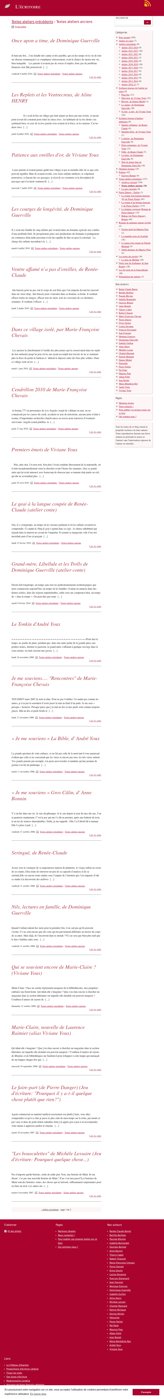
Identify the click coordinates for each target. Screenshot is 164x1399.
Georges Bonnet (128, 175)
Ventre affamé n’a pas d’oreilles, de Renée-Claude (55, 271)
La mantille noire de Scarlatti (134, 236)
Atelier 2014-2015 (129, 77)
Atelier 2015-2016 (129, 74)
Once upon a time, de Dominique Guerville (56, 40)
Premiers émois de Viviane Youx (44, 449)
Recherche (122, 18)
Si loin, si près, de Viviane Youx (136, 111)
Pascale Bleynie (126, 295)
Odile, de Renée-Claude (132, 151)
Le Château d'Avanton (17, 1365)
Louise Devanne (126, 326)
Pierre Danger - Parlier (129, 192)
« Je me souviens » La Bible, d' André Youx (56, 738)
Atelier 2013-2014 (129, 81)
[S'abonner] (147, 6)
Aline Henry (124, 346)
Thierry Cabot (125, 309)
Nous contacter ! (126, 406)
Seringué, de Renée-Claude (39, 852)
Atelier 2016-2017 (129, 71)
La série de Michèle (130, 259)
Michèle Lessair (126, 349)
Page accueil (124, 37)
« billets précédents (50, 1209)
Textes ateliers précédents (32, 22)
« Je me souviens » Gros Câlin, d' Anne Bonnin (52, 795)
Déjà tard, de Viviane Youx (133, 98)
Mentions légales (126, 403)
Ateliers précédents (127, 44)
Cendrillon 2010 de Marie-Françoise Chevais (49, 392)
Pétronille (123, 363)
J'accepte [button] (146, 1392)
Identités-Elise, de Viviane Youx (136, 131)
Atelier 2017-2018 (129, 67)
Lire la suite (95, 77)
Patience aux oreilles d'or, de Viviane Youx (55, 154)
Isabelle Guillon (126, 343)
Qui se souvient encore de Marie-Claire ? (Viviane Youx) (54, 969)
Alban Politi (124, 376)
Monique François (127, 336)
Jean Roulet (124, 380)
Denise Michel (125, 359)
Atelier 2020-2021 (129, 57)
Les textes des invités (128, 256)
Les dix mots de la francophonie (133, 269)
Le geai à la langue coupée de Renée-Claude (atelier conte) (50, 506)
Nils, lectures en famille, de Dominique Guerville (51, 909)
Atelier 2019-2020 (129, 60)
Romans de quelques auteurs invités (135, 222)
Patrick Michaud (126, 356)
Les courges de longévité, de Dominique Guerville (52, 211)
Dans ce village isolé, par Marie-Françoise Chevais (55, 332)
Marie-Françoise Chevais (130, 316)
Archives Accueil (129, 182)
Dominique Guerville (128, 339)
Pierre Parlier (125, 366)
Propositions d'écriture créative (22, 1369)
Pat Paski (123, 370)
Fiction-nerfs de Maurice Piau (134, 229)
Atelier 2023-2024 (129, 47)
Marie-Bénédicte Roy (128, 383)
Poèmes (122, 172)
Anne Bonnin (125, 306)
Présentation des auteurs (129, 276)
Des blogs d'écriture (16, 1376)
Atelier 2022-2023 (129, 50)
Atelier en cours (126, 40)
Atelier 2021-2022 (129, 54)
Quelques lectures (127, 168)
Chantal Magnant (126, 353)
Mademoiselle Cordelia (18, 1380)
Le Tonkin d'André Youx (36, 623)
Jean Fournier (125, 333)
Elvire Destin (125, 322)
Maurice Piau (125, 373)
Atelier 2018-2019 (129, 64)
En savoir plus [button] (38, 1394)
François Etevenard (127, 329)
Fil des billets (20, 27)
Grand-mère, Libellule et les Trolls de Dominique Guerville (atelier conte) (50, 566)
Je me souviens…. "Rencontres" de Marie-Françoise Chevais (55, 680)
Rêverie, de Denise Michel (133, 101)
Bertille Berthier (126, 292)
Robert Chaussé (126, 312)
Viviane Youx (125, 390)
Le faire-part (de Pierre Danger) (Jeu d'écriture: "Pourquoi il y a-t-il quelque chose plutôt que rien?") (52, 1093)
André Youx (124, 387)
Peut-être (125, 94)
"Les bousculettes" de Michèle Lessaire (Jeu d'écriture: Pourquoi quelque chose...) (56, 1156)
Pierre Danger (125, 319)
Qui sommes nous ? (127, 416)
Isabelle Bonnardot (127, 299)
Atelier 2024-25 (128, 84)
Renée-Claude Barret (128, 289)
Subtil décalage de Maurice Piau (136, 249)
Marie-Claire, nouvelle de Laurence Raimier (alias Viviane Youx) (48, 1029)
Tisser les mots (14, 1373)
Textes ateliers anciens (72, 73)
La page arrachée (129, 189)
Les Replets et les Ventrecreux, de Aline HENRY (52, 97)
